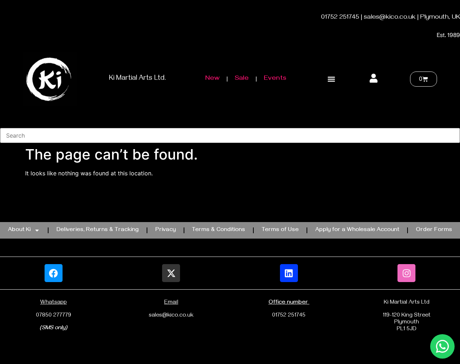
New (212, 79)
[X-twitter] (171, 273)
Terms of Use (280, 230)
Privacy (165, 230)
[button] (331, 79)
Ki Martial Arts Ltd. (137, 78)
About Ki (19, 230)
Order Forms (434, 230)
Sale (242, 79)
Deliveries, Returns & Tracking (97, 230)
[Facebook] (54, 273)
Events (275, 79)
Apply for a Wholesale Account (357, 230)
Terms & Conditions (218, 230)
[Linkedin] (289, 273)
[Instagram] (406, 273)
